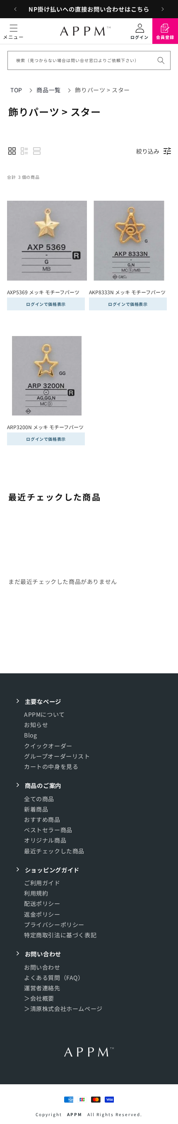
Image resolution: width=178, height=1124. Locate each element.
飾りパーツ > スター (102, 90)
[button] (13, 31)
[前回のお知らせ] (15, 9)
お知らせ (36, 725)
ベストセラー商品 (48, 830)
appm (74, 1114)
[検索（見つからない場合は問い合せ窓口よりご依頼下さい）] (161, 60)
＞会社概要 (39, 998)
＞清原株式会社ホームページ (63, 1008)
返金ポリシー (42, 914)
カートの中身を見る (51, 766)
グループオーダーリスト (57, 756)
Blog (30, 735)
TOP (16, 90)
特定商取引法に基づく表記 (60, 935)
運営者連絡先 (42, 988)
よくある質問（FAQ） (54, 977)
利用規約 (36, 893)
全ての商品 (39, 799)
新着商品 (36, 809)
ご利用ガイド (42, 883)
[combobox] (89, 60)
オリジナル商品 (45, 840)
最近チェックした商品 (54, 851)
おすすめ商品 (42, 819)
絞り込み (147, 151)
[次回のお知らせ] (163, 9)
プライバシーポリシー (54, 924)
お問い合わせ (42, 967)
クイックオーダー (48, 746)
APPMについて (44, 714)
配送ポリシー (42, 903)
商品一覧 (48, 90)
